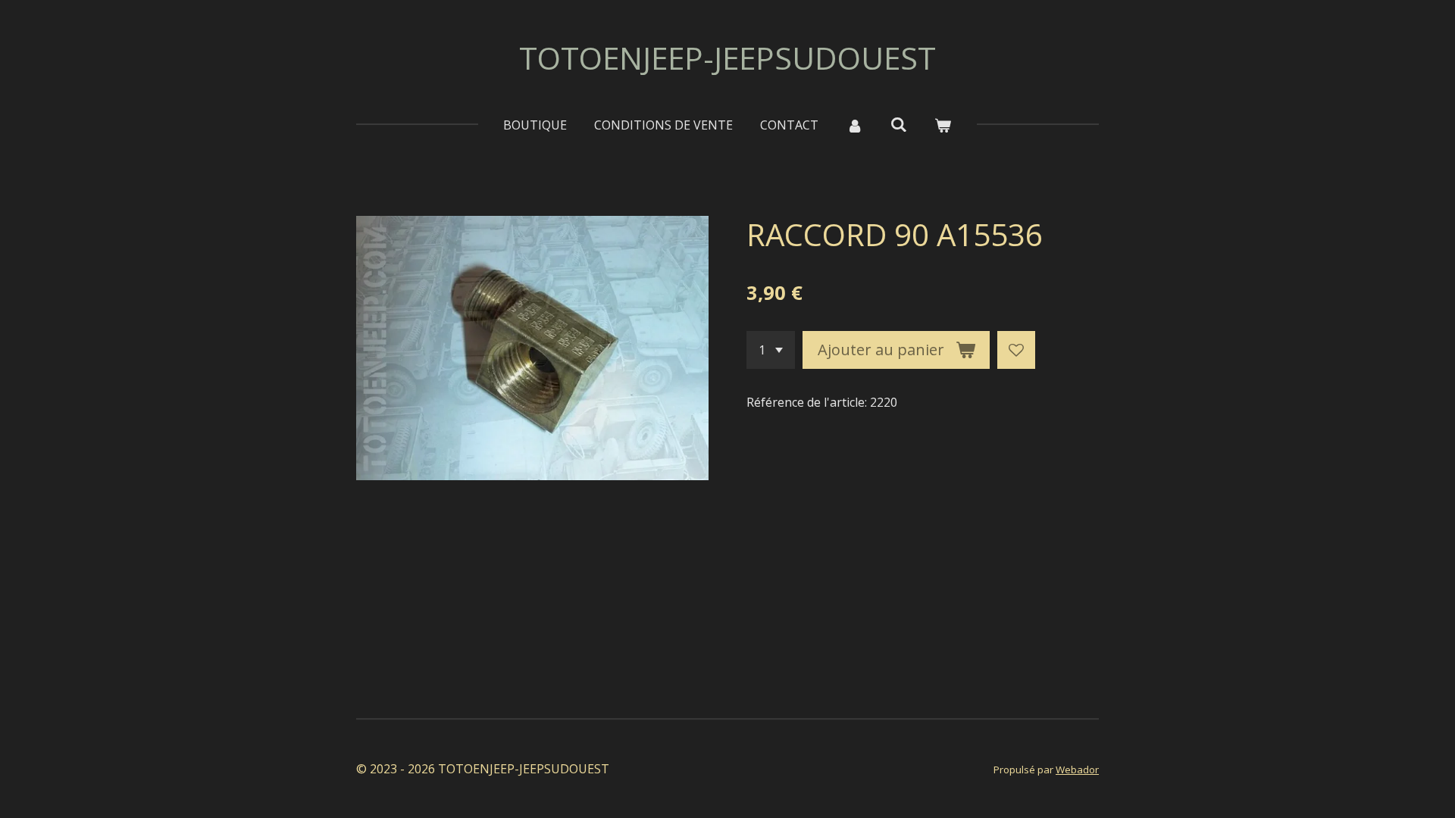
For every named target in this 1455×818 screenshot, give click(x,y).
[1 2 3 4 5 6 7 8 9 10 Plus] (770, 350)
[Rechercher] (899, 124)
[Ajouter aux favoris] (1016, 350)
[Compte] (854, 125)
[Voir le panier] (943, 125)
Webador (1077, 769)
